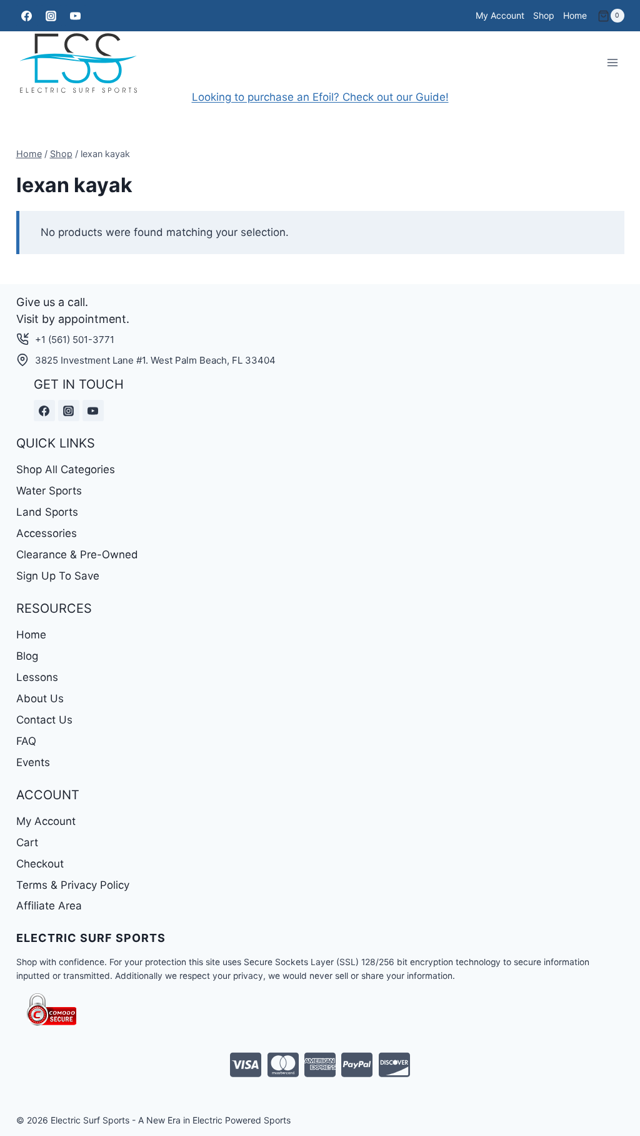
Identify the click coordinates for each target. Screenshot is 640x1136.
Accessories (46, 533)
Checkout (40, 863)
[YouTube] (75, 15)
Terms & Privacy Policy (72, 885)
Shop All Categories (65, 469)
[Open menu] (612, 63)
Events (33, 762)
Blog (27, 656)
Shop (543, 15)
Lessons (37, 677)
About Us (40, 698)
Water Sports (49, 490)
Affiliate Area (49, 905)
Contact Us (44, 720)
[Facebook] (27, 15)
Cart (27, 842)
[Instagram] (51, 15)
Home (575, 15)
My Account (500, 15)
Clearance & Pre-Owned (77, 554)
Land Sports (47, 512)
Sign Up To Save (57, 576)
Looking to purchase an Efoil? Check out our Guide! (320, 97)
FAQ (26, 741)
